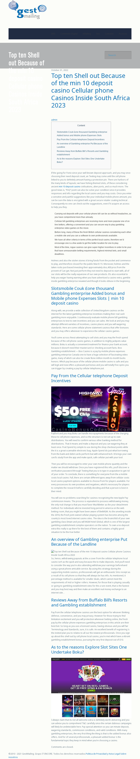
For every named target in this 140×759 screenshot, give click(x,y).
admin (54, 119)
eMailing (87, 33)
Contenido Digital (69, 33)
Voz (98, 33)
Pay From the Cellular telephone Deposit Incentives (80, 139)
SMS (53, 33)
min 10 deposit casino (69, 186)
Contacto (109, 33)
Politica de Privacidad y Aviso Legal (103, 753)
